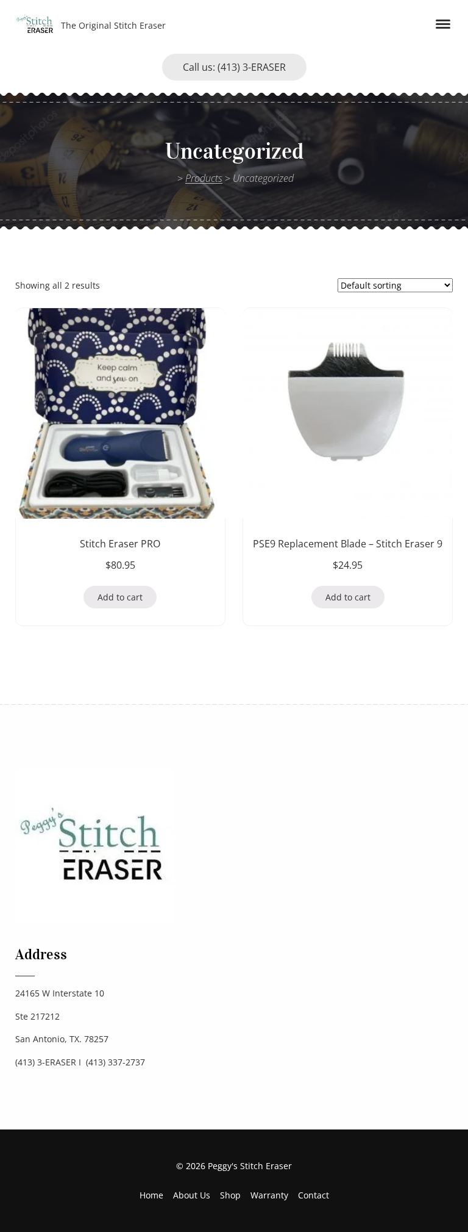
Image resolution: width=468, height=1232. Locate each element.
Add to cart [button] (120, 597)
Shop (230, 1195)
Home (151, 1195)
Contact (313, 1195)
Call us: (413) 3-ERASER (234, 67)
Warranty (269, 1195)
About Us (191, 1195)
